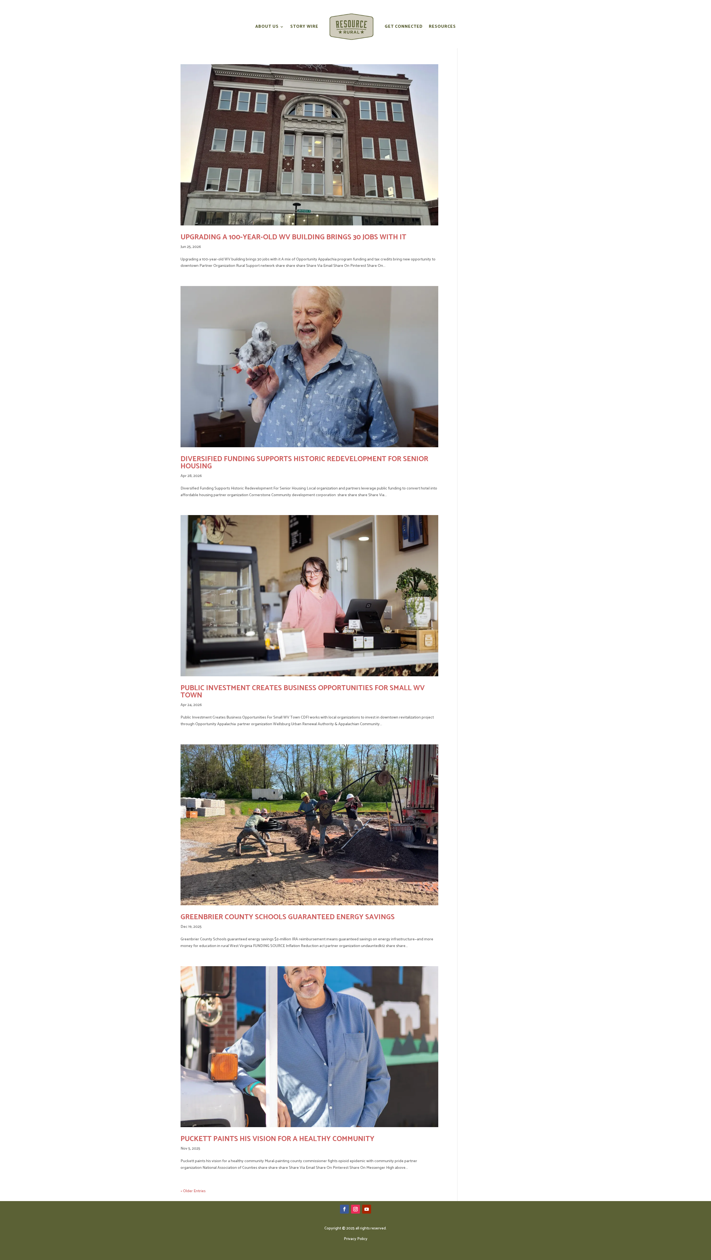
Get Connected (404, 26)
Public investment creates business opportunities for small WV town (303, 691)
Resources (442, 26)
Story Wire (304, 26)
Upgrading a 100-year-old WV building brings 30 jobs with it (293, 237)
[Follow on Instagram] (355, 1209)
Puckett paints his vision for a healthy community (277, 1139)
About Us (267, 26)
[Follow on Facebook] (344, 1209)
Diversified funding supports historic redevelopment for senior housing (304, 462)
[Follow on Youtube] (366, 1209)
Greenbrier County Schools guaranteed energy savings (288, 917)
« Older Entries (193, 1191)
